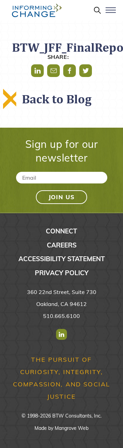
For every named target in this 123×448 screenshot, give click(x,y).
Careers (62, 245)
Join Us (62, 197)
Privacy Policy (61, 273)
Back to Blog (57, 99)
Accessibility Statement (61, 259)
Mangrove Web (71, 428)
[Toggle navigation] (110, 13)
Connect (61, 231)
